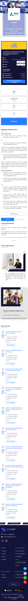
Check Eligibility (11, 345)
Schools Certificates (21, 577)
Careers (4, 553)
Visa (17, 559)
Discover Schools (20, 551)
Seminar (4, 577)
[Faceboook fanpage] (2, 540)
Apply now (14, 584)
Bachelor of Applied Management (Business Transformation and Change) (14, 409)
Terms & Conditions (13, 594)
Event (3, 556)
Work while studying (21, 562)
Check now (14, 214)
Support (4, 559)
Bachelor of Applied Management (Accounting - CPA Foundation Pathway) (14, 389)
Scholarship (19, 556)
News (3, 574)
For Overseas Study (14, 523)
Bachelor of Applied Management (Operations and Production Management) (14, 485)
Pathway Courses (20, 219)
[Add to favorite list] (3, 332)
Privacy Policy (4, 594)
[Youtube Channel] (6, 540)
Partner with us (19, 574)
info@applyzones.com (11, 536)
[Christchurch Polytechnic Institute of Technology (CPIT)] (14, 14)
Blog (17, 565)
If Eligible (8, 219)
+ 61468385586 (10, 534)
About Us (4, 551)
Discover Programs (20, 553)
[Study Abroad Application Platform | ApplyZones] (3, 3)
